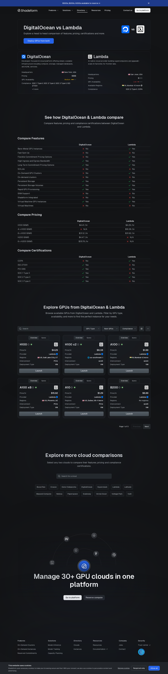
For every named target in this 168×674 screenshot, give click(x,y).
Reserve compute (94, 597)
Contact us (127, 10)
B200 (114, 387)
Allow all (154, 668)
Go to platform (142, 10)
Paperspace (73, 494)
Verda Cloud (101, 494)
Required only (139, 668)
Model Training (54, 649)
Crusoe (53, 487)
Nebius (59, 494)
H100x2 (71, 344)
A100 (113, 344)
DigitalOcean (86, 487)
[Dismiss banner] (148, 3)
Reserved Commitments (27, 653)
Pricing (107, 10)
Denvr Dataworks (69, 487)
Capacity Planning (55, 653)
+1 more (35, 89)
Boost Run (41, 487)
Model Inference (54, 645)
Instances (78, 649)
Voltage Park (117, 494)
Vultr (130, 494)
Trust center (143, 645)
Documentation (99, 649)
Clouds (76, 645)
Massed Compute (43, 494)
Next (147, 426)
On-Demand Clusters (26, 645)
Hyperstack (102, 487)
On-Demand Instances (27, 649)
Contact (122, 649)
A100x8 (25, 387)
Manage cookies (124, 668)
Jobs (121, 645)
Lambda (52, 354)
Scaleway (87, 494)
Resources (96, 10)
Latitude (127, 487)
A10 (67, 387)
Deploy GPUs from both (39, 41)
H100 (23, 344)
